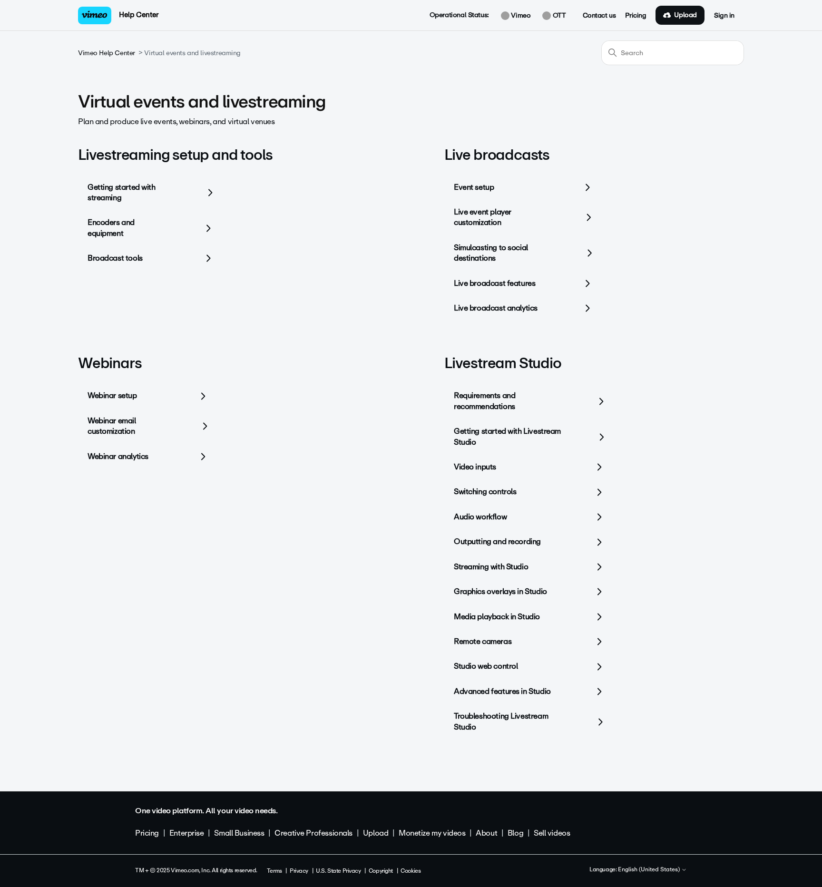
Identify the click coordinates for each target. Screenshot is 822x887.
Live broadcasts (496, 154)
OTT (558, 15)
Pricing (635, 15)
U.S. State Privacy (338, 871)
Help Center (138, 15)
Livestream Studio (502, 363)
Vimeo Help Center (106, 53)
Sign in (724, 15)
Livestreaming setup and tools (175, 154)
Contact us (599, 15)
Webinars (109, 363)
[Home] (94, 15)
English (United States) (649, 870)
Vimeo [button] (519, 15)
